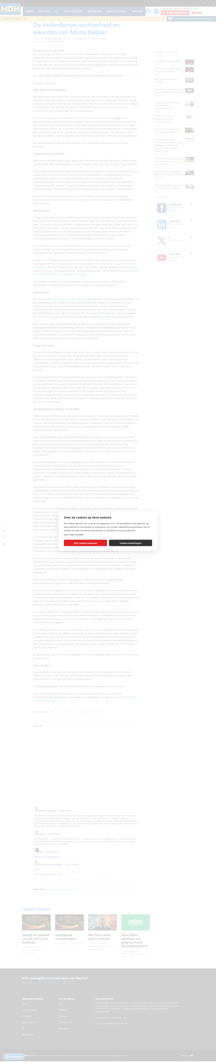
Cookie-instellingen (131, 542)
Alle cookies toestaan (85, 542)
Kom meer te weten (74, 534)
